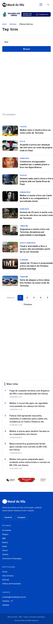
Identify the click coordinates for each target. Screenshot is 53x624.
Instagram (21, 517)
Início (4, 24)
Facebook (8, 517)
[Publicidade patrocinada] (26, 14)
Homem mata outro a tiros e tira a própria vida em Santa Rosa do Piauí (36, 181)
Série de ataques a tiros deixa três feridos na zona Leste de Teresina (34, 283)
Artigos (5, 534)
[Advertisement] (26, 82)
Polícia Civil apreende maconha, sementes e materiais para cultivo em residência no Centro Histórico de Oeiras (28, 418)
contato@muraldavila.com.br (14, 597)
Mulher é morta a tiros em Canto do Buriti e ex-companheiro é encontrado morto (36, 198)
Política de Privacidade (11, 584)
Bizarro (5, 542)
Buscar (26, 49)
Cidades (5, 605)
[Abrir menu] (41, 4)
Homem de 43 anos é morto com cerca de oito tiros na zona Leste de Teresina (36, 215)
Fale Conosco (8, 576)
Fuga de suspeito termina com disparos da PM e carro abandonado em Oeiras (29, 392)
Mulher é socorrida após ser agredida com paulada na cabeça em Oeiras (28, 404)
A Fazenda (6, 530)
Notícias (13, 24)
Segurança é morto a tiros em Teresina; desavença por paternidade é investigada (34, 232)
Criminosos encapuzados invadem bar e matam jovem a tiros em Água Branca (34, 164)
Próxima (28, 304)
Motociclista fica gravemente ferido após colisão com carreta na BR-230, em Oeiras (28, 446)
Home (4, 572)
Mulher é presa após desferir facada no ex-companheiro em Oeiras (29, 432)
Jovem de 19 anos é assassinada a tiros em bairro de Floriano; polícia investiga (36, 266)
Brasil (4, 546)
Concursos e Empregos (11, 558)
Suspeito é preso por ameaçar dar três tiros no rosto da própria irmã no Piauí (36, 147)
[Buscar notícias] (48, 4)
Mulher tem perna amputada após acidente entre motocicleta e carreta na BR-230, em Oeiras (29, 462)
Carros (5, 550)
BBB (4, 538)
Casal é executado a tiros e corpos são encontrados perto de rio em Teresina (35, 249)
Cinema (5, 554)
